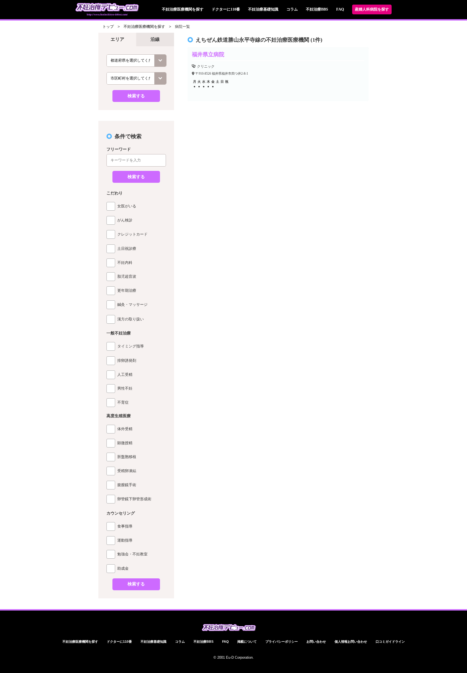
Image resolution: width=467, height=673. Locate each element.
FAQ (340, 9)
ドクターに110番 (226, 9)
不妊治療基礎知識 (263, 9)
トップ (108, 27)
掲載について (247, 642)
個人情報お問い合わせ (351, 642)
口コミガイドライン (390, 642)
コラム (292, 9)
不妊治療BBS (317, 9)
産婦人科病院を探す (372, 9)
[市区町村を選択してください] (136, 78)
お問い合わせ (316, 642)
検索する (136, 96)
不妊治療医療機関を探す (183, 9)
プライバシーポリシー (281, 642)
